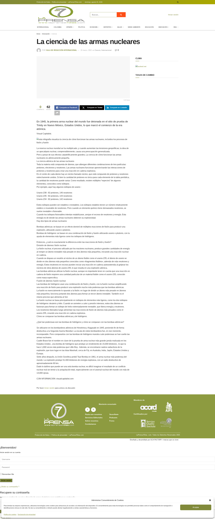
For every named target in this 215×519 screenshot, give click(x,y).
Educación (149, 27)
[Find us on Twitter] (93, 409)
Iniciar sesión (173, 15)
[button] (210, 500)
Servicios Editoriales (94, 418)
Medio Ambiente (134, 27)
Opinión (69, 27)
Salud (119, 27)
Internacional (43, 27)
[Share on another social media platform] (57, 113)
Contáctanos (90, 424)
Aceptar (196, 507)
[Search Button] (177, 2)
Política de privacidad (59, 2)
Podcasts (113, 418)
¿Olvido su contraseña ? (9, 487)
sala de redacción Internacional (61, 50)
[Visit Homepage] (61, 14)
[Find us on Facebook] (87, 409)
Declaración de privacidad (26, 514)
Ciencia (54, 34)
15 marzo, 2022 (86, 50)
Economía (94, 27)
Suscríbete (113, 414)
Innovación (163, 27)
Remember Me (8, 474)
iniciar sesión (49, 388)
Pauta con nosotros (93, 414)
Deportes (107, 27)
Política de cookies (10, 514)
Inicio (38, 34)
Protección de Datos (43, 2)
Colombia (58, 27)
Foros (111, 421)
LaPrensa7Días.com (75, 2)
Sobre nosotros (91, 421)
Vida (175, 27)
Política (81, 27)
